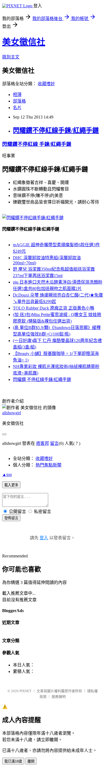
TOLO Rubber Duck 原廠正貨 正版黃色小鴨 (53, 308)
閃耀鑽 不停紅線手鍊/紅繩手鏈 (42, 379)
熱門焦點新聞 (48, 465)
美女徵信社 (23, 42)
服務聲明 (59, 697)
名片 (17, 107)
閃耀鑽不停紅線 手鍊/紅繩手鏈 (36, 144)
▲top (7, 474)
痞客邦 (42, 443)
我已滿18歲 (13, 761)
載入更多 (11, 485)
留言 (54, 443)
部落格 (19, 101)
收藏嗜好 (46, 83)
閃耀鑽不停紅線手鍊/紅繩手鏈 (56, 130)
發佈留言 (11, 518)
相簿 (17, 94)
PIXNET (25, 691)
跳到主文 (10, 57)
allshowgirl (11, 412)
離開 (30, 761)
